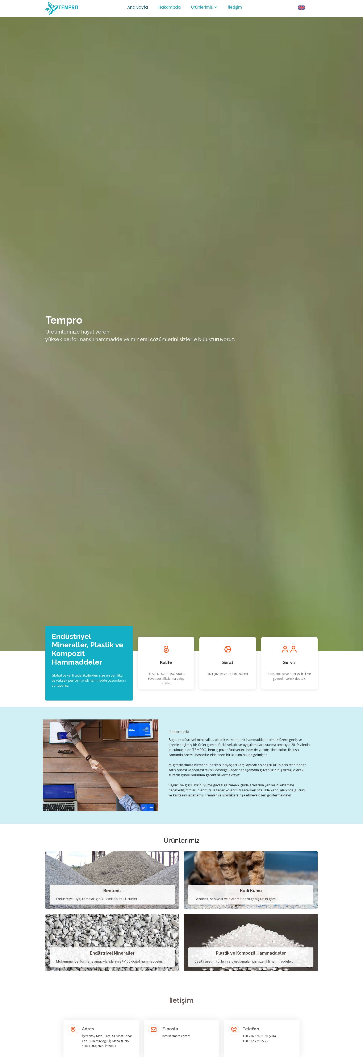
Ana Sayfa (137, 7)
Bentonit (112, 890)
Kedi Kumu (251, 890)
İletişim (235, 7)
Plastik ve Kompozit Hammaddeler (251, 953)
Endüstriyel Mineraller (112, 953)
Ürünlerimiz (202, 7)
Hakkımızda (169, 7)
